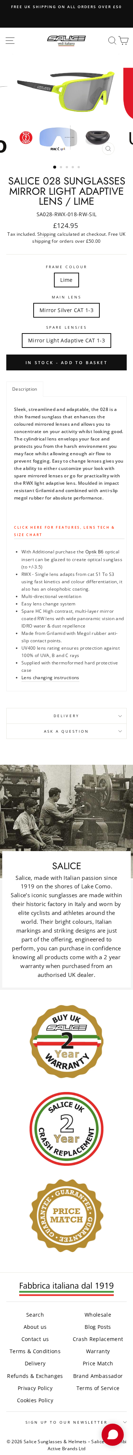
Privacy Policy (35, 1388)
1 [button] (55, 167)
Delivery (66, 715)
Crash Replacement (98, 1338)
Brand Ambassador (98, 1375)
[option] (66, 7)
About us (35, 1326)
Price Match (98, 1363)
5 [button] (79, 168)
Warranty (98, 1351)
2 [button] (62, 168)
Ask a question (66, 731)
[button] (24, 389)
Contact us (35, 1338)
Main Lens (67, 297)
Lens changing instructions (50, 677)
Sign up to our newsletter (66, 1422)
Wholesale (98, 1314)
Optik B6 (94, 552)
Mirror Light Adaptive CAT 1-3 (66, 340)
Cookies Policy (35, 1400)
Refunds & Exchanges (35, 1375)
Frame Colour (66, 266)
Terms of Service (97, 1388)
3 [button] (67, 168)
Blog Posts (98, 1326)
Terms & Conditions (35, 1351)
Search (35, 1314)
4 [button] (73, 168)
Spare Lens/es (66, 327)
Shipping (46, 234)
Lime (66, 279)
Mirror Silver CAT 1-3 (66, 310)
